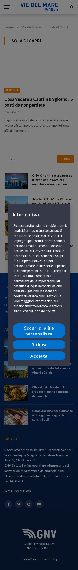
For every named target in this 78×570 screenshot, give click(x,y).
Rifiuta (39, 344)
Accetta (39, 355)
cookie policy (45, 311)
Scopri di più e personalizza (39, 330)
